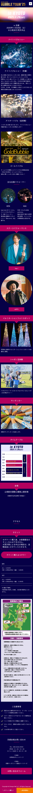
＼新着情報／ (24, 790)
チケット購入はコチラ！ (16, 555)
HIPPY (16, 309)
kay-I (16, 268)
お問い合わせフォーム (16, 771)
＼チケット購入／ (8, 790)
